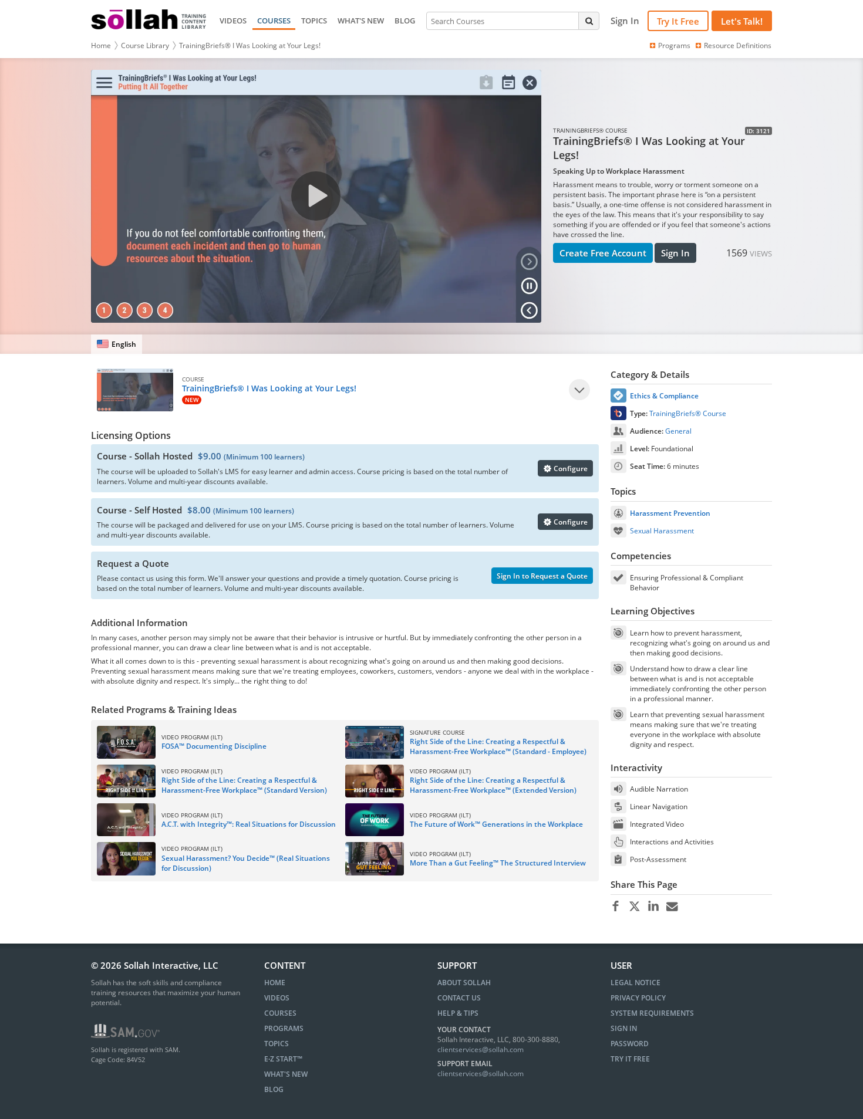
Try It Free (678, 21)
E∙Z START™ (283, 1059)
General (678, 431)
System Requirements (652, 1013)
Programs (674, 45)
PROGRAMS (284, 1028)
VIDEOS (233, 20)
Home (101, 45)
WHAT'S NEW (361, 20)
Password (630, 1044)
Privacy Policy (638, 998)
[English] (116, 344)
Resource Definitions (737, 45)
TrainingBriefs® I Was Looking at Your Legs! (250, 45)
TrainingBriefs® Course (687, 413)
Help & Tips (457, 1013)
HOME (274, 983)
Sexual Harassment (662, 531)
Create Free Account (602, 253)
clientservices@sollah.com (480, 1049)
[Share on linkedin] (653, 906)
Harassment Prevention (670, 513)
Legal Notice (635, 983)
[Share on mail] (672, 906)
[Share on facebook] (615, 906)
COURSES (274, 20)
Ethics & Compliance (664, 396)
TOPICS (314, 20)
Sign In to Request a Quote (542, 576)
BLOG (405, 20)
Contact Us (459, 998)
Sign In (675, 253)
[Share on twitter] (634, 906)
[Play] (579, 389)
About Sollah (464, 983)
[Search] (588, 20)
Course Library (145, 45)
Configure (570, 469)
